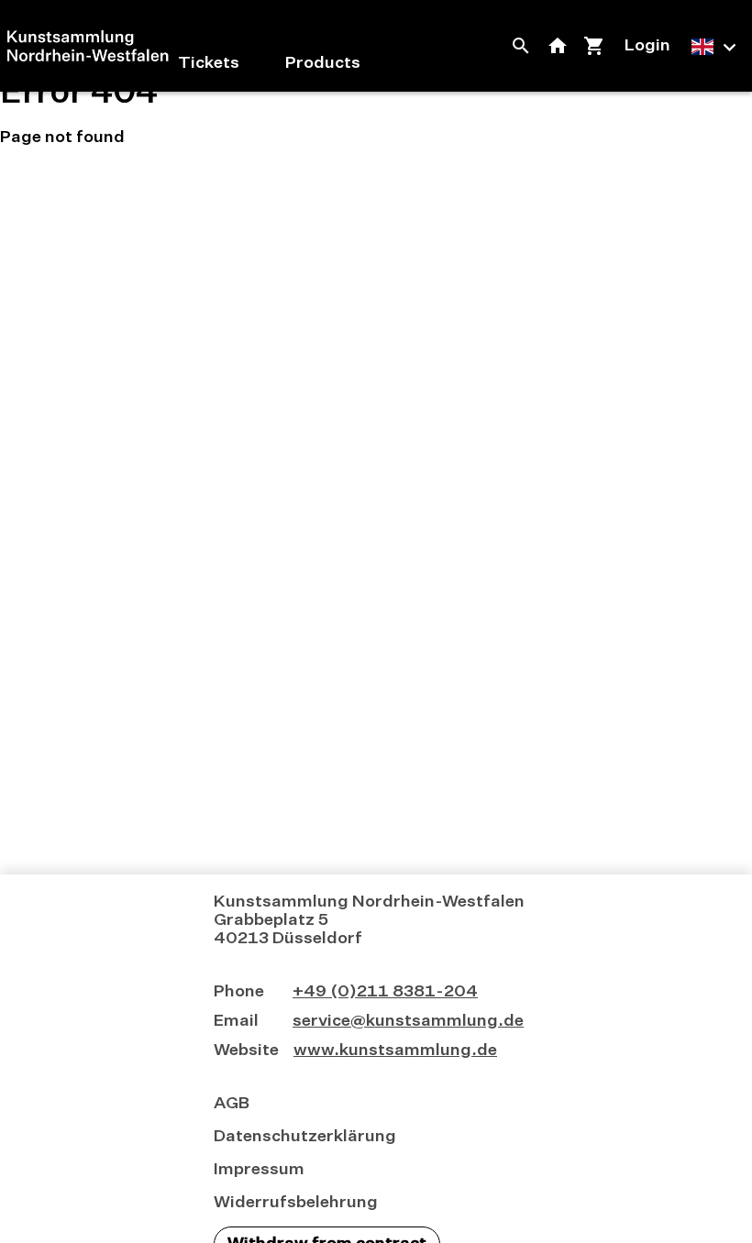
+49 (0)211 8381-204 (385, 992)
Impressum (259, 1169)
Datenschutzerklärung (305, 1136)
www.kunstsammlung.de (395, 1050)
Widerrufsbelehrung (296, 1202)
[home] (88, 45)
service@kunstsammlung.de (408, 1021)
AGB (231, 1103)
